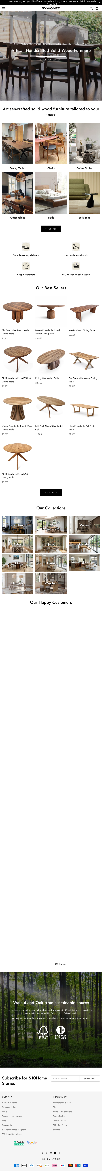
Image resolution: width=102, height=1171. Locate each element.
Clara (51, 563)
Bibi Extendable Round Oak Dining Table (15, 476)
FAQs (4, 1111)
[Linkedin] (55, 1153)
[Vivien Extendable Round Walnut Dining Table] (17, 407)
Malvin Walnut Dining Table (82, 330)
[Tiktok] (59, 1153)
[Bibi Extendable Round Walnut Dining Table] (17, 359)
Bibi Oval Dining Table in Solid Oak (49, 428)
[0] (97, 8)
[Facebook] (47, 1153)
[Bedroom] (51, 193)
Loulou (18, 525)
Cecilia (84, 544)
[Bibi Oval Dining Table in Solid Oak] (51, 407)
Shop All (51, 228)
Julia (51, 544)
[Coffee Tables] (84, 143)
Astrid (17, 544)
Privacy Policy (59, 1120)
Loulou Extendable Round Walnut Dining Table (47, 332)
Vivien (84, 524)
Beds (51, 218)
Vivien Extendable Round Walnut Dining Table (17, 428)
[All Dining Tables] (17, 143)
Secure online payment (12, 1116)
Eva (51, 524)
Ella (17, 563)
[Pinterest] (42, 1153)
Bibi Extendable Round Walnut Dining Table (16, 380)
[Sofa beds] (84, 193)
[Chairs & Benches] (51, 143)
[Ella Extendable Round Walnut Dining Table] (17, 311)
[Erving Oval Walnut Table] (51, 359)
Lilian (84, 562)
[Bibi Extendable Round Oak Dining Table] (17, 455)
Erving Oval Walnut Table (47, 378)
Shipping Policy (60, 1125)
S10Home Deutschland (12, 1134)
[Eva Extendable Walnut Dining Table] (84, 359)
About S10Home (9, 1102)
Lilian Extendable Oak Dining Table (82, 428)
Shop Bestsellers (51, 59)
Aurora (17, 583)
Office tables (17, 218)
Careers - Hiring (9, 1107)
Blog (4, 1120)
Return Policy (59, 1116)
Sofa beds (84, 218)
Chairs (51, 168)
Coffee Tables (84, 168)
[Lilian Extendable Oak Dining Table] (84, 407)
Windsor (51, 583)
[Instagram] (51, 1153)
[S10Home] (51, 8)
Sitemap (56, 1129)
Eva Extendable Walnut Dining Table (83, 380)
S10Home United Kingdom (14, 1129)
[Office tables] (17, 193)
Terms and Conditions (62, 1111)
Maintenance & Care (62, 1102)
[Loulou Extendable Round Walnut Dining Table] (51, 311)
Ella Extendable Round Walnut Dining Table (16, 332)
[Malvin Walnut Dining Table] (84, 311)
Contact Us (7, 1125)
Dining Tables (18, 168)
